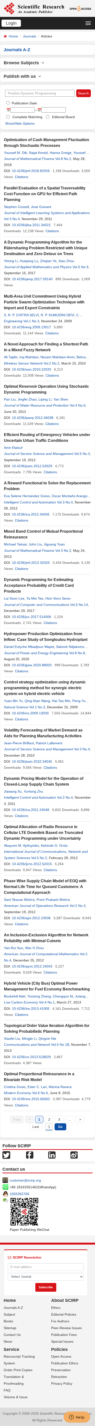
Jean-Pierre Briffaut (19, 743)
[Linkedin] (52, 1155)
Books (8, 1321)
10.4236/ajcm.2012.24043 (32, 966)
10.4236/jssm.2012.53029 (32, 466)
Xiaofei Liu (12, 1038)
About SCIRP (64, 1300)
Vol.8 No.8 (77, 653)
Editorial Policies (63, 1314)
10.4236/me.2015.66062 (31, 1099)
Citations (21, 177)
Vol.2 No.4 (65, 797)
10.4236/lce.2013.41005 (30, 1008)
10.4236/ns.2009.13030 (30, 713)
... (69, 1119)
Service (11, 1349)
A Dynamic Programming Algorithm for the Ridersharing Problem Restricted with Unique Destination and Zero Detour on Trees (45, 248)
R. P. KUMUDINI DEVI (57, 315)
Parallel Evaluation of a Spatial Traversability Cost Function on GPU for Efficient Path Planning (45, 194)
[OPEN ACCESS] (80, 8)
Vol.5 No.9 (80, 267)
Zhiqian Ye (48, 261)
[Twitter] (6, 1155)
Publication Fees (64, 1335)
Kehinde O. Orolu (54, 845)
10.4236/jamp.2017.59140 (32, 279)
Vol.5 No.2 (39, 858)
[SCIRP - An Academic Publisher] (34, 8)
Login (11, 23)
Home (13, 36)
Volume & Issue (16, 1397)
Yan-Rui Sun (13, 948)
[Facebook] (29, 1155)
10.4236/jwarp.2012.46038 (32, 418)
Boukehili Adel (14, 996)
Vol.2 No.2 (51, 363)
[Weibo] (74, 1155)
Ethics (55, 1308)
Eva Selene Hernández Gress (27, 496)
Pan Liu (10, 399)
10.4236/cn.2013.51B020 (31, 1057)
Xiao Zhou (66, 261)
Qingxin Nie (47, 1038)
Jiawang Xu (13, 791)
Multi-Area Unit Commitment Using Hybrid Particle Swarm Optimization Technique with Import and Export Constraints (44, 302)
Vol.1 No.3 (31, 321)
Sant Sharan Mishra (19, 900)
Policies (59, 1349)
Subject (9, 1314)
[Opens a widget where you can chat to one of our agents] (76, 1418)
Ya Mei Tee (34, 598)
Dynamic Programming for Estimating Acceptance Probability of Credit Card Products (39, 585)
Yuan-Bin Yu (13, 701)
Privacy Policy (61, 1383)
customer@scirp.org (25, 1180)
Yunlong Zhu (33, 791)
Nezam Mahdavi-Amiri (57, 357)
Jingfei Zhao (27, 399)
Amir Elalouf (13, 448)
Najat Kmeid (38, 153)
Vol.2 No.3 (78, 906)
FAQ (7, 1390)
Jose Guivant (41, 207)
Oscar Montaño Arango (69, 496)
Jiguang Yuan (54, 544)
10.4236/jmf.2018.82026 (31, 171)
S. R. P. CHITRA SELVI (21, 315)
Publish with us (21, 76)
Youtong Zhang (39, 996)
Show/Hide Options (20, 123)
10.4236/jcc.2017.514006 (31, 617)
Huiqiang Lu (29, 261)
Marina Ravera (60, 1087)
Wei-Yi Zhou (34, 948)
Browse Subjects (22, 62)
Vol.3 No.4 (12, 219)
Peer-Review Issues (66, 1328)
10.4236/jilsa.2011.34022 (31, 225)
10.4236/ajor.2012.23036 (31, 918)
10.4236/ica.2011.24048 (30, 810)
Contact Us (12, 1335)
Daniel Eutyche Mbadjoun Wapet (29, 647)
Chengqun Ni (63, 996)
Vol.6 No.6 (40, 1093)
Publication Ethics (64, 1363)
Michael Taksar (15, 544)
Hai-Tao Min (61, 701)
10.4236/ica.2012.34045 (30, 514)
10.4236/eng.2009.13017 (31, 327)
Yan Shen (60, 399)
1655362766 (19, 1194)
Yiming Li (11, 261)
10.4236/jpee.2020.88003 (32, 665)
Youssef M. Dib (15, 153)
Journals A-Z (13, 1308)
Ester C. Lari (37, 1087)
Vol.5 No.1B (60, 1044)
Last (35, 1127)
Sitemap (10, 1328)
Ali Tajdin (11, 357)
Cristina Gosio (15, 1087)
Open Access (61, 1356)
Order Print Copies (18, 1370)
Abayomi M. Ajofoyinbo (21, 845)
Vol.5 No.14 (79, 605)
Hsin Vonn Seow (57, 598)
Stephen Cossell (16, 207)
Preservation (61, 1370)
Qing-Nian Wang (37, 701)
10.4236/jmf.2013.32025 (31, 563)
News (8, 1341)
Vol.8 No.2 (63, 159)
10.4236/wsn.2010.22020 (31, 369)
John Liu (35, 544)
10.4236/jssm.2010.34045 (32, 761)
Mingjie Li (29, 1038)
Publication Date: (24, 103)
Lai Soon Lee (14, 598)
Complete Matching (27, 117)
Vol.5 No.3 (82, 454)
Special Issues (62, 1341)
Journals (29, 36)
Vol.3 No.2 (63, 550)
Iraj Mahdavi (28, 357)
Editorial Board (63, 117)
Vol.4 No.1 (47, 1002)
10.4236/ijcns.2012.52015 (32, 864)
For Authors (60, 1321)
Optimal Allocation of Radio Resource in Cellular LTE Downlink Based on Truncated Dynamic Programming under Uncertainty (43, 832)
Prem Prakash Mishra (53, 900)
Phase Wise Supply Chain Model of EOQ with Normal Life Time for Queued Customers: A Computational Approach (45, 887)
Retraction (59, 1377)
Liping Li (44, 399)
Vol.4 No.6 (78, 405)
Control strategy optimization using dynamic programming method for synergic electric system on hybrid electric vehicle (45, 688)
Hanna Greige (60, 153)
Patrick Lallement (49, 743)
